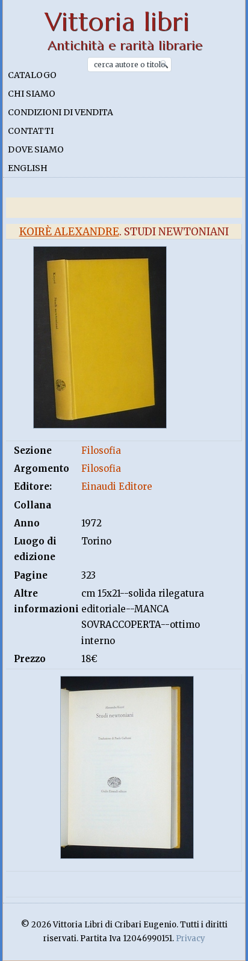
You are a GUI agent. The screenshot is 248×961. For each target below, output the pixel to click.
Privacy (190, 938)
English (28, 168)
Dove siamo (36, 149)
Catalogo (32, 75)
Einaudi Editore (116, 486)
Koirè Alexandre (69, 231)
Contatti (31, 130)
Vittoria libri (117, 22)
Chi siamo (31, 93)
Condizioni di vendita (60, 112)
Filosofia (101, 450)
